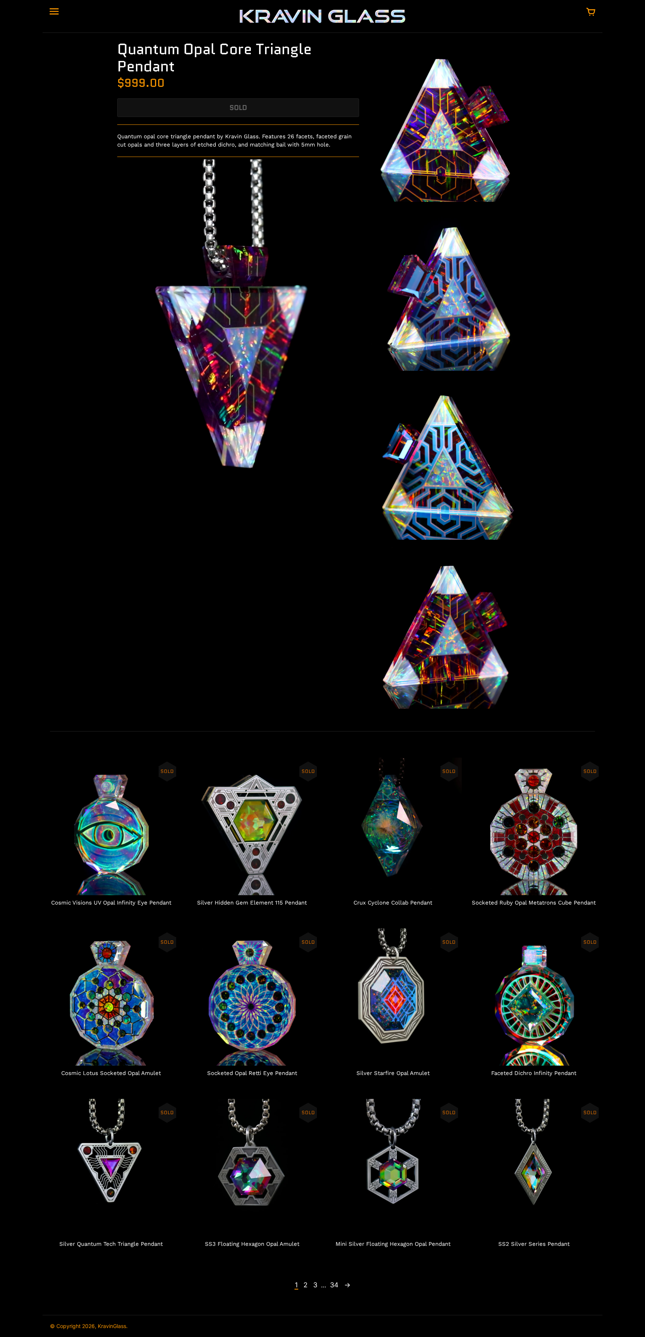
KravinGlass (112, 1326)
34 (334, 1285)
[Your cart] (590, 12)
